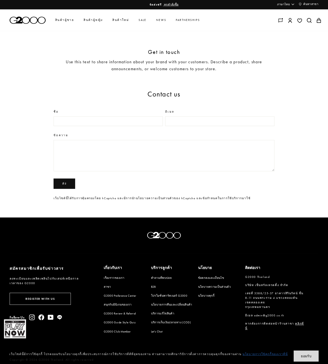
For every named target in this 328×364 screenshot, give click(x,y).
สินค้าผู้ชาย (64, 20)
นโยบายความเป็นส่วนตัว (155, 198)
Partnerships (188, 20)
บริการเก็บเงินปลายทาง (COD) (171, 322)
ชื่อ (56, 111)
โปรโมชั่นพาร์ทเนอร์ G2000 (169, 295)
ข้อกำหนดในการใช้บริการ (222, 198)
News (161, 20)
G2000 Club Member (117, 331)
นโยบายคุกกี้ (206, 295)
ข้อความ (61, 135)
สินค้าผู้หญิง (93, 20)
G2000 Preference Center (120, 295)
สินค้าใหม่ (120, 20)
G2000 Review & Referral (120, 313)
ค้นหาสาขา (310, 4)
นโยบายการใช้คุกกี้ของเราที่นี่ (265, 354)
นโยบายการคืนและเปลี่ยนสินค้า (171, 304)
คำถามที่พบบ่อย (161, 278)
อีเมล (169, 111)
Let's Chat (157, 331)
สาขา (107, 286)
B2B (153, 286)
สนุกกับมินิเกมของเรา (118, 304)
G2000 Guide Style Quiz (120, 322)
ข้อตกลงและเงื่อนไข (211, 278)
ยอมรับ (306, 356)
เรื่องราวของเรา (114, 278)
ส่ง (64, 183)
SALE (142, 20)
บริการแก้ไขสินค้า (163, 313)
